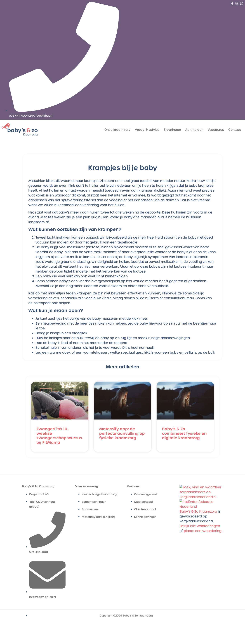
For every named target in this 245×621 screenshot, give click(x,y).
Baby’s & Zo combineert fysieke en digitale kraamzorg (184, 433)
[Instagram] (237, 3)
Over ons (133, 486)
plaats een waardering (202, 531)
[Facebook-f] (232, 3)
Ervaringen (172, 130)
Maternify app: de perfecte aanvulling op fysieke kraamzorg (122, 433)
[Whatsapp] (241, 3)
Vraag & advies (147, 130)
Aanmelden (194, 130)
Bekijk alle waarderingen (200, 526)
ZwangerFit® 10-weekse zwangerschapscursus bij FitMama (59, 435)
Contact (234, 130)
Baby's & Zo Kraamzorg (38, 486)
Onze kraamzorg (117, 130)
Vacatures (216, 130)
